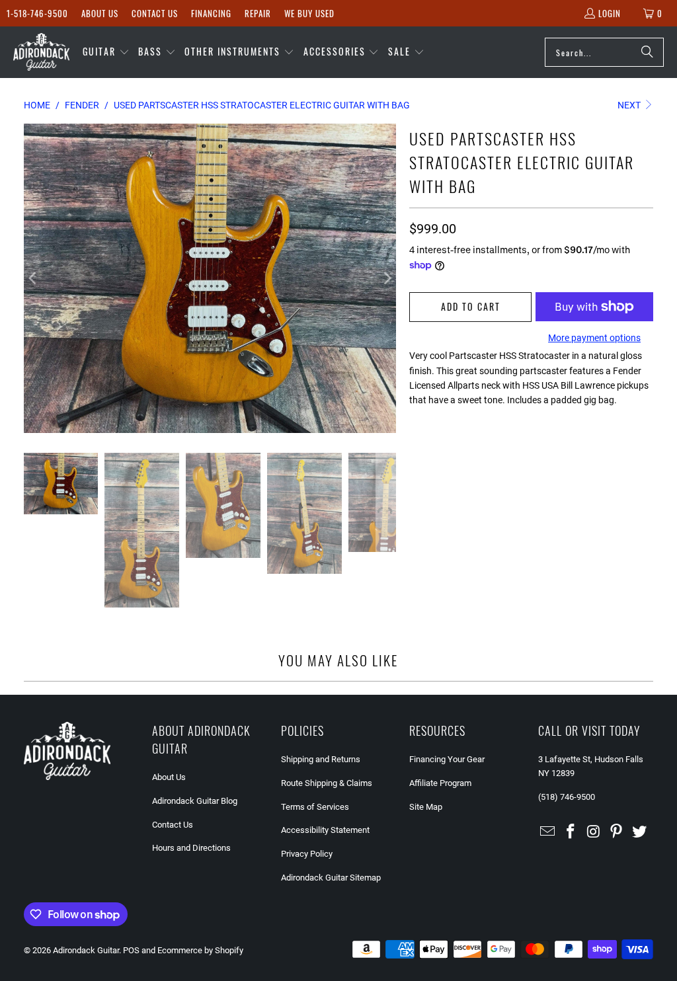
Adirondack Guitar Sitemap (331, 878)
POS (131, 950)
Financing (211, 13)
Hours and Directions (191, 848)
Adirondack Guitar (86, 950)
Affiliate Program (440, 783)
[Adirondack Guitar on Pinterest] (617, 832)
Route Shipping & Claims (326, 783)
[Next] (386, 278)
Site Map (425, 807)
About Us (99, 13)
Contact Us (155, 13)
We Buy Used (309, 13)
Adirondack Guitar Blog (194, 801)
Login (609, 13)
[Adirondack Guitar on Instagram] (594, 832)
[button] (106, 52)
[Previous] (33, 278)
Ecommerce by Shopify (200, 950)
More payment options (594, 338)
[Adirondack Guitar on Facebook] (570, 832)
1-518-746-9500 (37, 13)
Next (630, 105)
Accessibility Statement (325, 830)
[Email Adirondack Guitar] (548, 832)
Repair (258, 13)
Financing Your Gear (447, 759)
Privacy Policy (307, 854)
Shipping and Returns (320, 759)
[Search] (647, 52)
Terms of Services (315, 807)
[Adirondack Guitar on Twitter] (640, 832)
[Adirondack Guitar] (41, 52)
